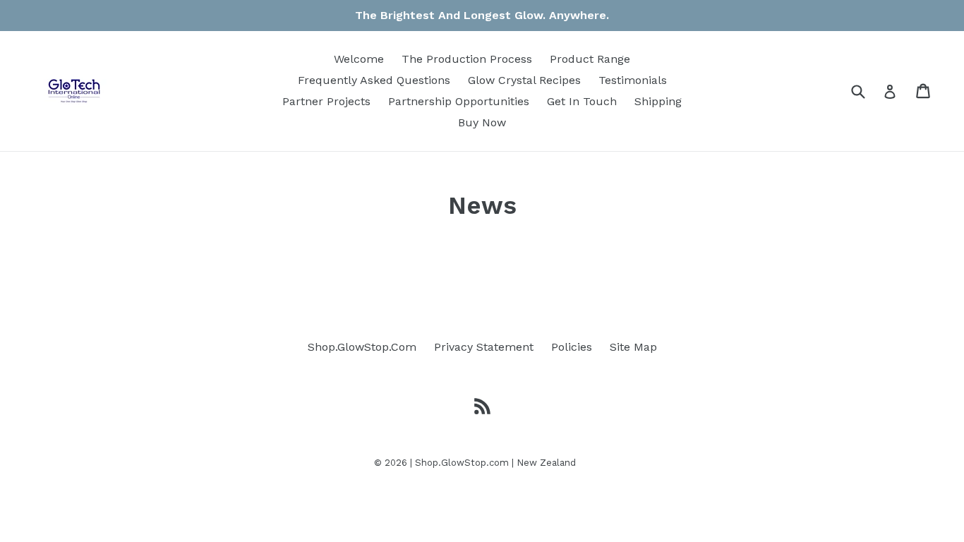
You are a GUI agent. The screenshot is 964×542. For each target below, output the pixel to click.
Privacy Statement (484, 347)
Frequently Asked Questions (374, 80)
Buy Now (482, 122)
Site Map (633, 347)
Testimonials (632, 80)
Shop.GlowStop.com (462, 462)
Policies (571, 347)
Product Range (590, 59)
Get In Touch (582, 101)
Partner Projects (326, 101)
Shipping (658, 101)
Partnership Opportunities (458, 101)
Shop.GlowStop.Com (362, 347)
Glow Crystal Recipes (524, 80)
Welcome (359, 59)
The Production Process (467, 59)
